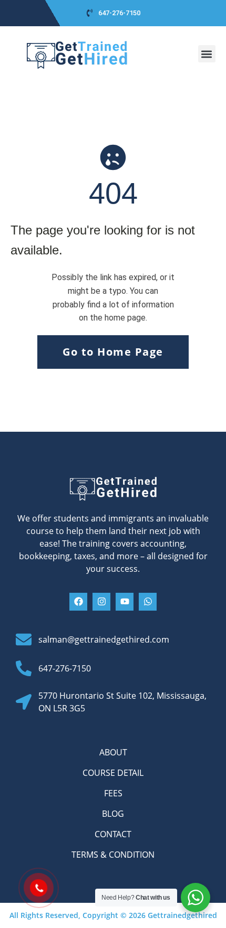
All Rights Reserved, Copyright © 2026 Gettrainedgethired (113, 915)
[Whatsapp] (148, 602)
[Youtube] (124, 602)
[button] (206, 53)
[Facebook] (78, 602)
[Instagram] (101, 602)
